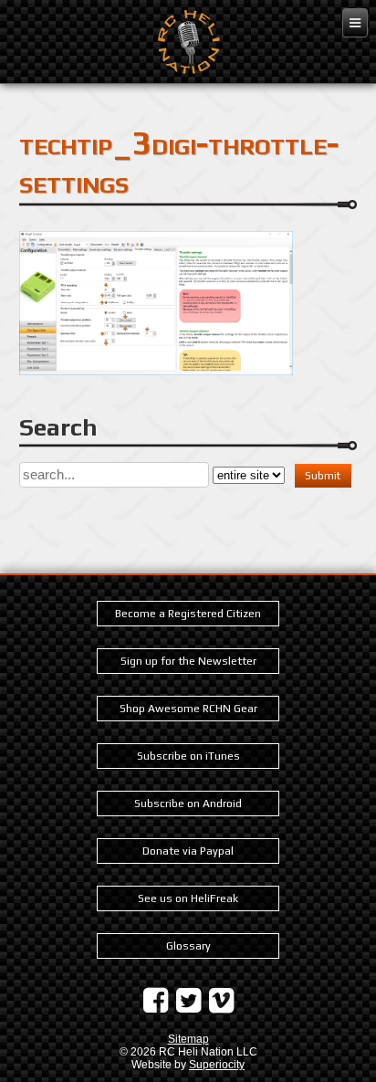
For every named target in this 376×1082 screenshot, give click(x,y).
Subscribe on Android (188, 803)
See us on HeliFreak (188, 898)
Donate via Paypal (188, 851)
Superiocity (217, 1064)
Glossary (188, 946)
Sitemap (188, 1039)
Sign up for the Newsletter (188, 661)
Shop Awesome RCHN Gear (188, 708)
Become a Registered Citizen (188, 613)
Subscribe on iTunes (188, 756)
